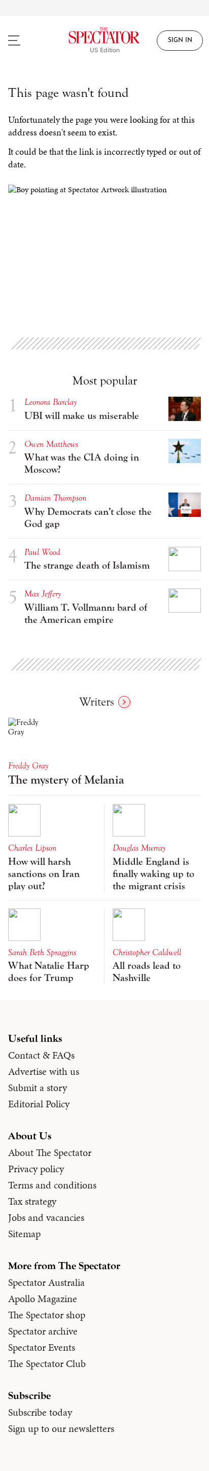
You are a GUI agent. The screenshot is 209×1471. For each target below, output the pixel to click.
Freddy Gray (28, 765)
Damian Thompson (55, 498)
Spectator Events (41, 1347)
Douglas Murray (139, 848)
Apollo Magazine (42, 1298)
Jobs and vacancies (46, 1217)
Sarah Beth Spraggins (42, 952)
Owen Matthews (51, 444)
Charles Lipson (32, 848)
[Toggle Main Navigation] (26, 40)
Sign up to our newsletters (61, 1428)
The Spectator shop (46, 1315)
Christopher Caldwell (147, 952)
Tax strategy (32, 1201)
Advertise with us (43, 1071)
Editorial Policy (38, 1104)
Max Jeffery (42, 593)
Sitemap (24, 1234)
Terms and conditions (52, 1185)
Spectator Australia (46, 1282)
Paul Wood (42, 552)
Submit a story (37, 1087)
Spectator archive (43, 1331)
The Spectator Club (47, 1363)
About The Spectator (49, 1152)
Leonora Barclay (50, 402)
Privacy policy (36, 1169)
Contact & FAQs (41, 1055)
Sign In (180, 41)
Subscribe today (40, 1412)
